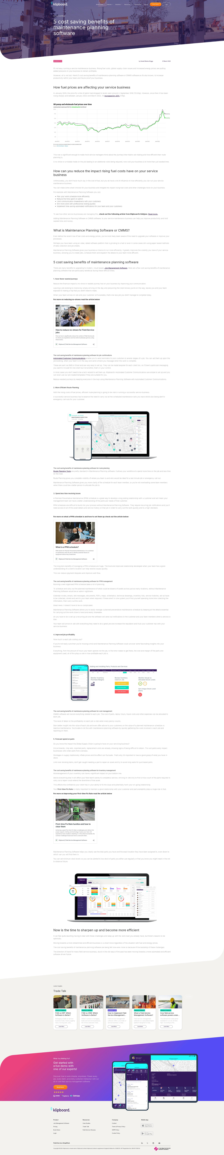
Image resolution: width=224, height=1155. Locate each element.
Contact (114, 1123)
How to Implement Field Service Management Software (117, 1015)
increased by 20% (112, 96)
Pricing (55, 1126)
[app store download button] (156, 1124)
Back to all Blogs (60, 16)
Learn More (61, 1027)
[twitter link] (149, 1143)
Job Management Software (116, 268)
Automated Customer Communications (69, 358)
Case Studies (86, 1123)
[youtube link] (161, 1143)
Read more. (153, 214)
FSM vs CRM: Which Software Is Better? (89, 1014)
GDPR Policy (115, 1130)
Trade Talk (86, 1126)
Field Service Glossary (89, 1130)
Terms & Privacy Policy (118, 1126)
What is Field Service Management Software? (143, 1014)
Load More (189, 996)
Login (55, 1133)
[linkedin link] (143, 1143)
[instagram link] (155, 1143)
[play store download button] (156, 1132)
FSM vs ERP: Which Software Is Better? (63, 1014)
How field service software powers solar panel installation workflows (169, 1016)
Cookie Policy (116, 1133)
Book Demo (60, 1087)
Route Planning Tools (62, 471)
